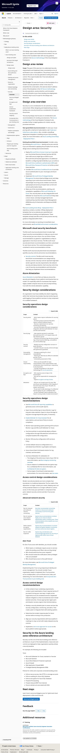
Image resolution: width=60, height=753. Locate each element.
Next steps (27, 47)
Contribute (29, 749)
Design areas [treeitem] (11, 68)
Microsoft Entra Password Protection (37, 165)
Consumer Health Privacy (47, 749)
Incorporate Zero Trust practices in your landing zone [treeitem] (14, 120)
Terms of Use (4, 752)
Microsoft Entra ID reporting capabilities (40, 404)
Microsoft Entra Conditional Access (41, 169)
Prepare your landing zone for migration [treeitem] (12, 145)
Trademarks (13, 752)
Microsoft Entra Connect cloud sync (40, 152)
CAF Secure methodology (47, 89)
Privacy (36, 749)
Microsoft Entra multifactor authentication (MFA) (40, 163)
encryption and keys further (45, 379)
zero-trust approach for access (43, 626)
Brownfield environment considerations (46, 224)
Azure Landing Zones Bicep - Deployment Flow (38, 208)
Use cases (55, 473)
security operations (47, 370)
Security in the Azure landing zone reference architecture (39, 45)
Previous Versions (14, 749)
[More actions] (57, 23)
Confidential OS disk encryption (36, 469)
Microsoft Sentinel (45, 196)
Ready (28, 23)
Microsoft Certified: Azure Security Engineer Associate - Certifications (38, 727)
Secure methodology (38, 58)
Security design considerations (32, 43)
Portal (41, 18)
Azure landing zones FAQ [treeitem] (12, 149)
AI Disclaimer (4, 749)
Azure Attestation (28, 277)
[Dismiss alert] (57, 3)
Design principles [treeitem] (11, 57)
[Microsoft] (3, 14)
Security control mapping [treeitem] (13, 114)
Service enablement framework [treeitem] (12, 108)
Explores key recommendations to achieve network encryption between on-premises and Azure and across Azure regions (46, 527)
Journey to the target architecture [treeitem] (12, 61)
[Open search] (52, 13)
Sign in (56, 13)
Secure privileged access (31, 699)
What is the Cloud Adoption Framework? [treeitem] (10, 29)
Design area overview (29, 41)
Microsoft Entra (35, 144)
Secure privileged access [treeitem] (14, 98)
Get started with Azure (51, 18)
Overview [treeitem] (11, 94)
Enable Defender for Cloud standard (36, 418)
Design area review (29, 39)
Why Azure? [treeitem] (6, 36)
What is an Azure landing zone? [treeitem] (12, 51)
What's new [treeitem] (6, 33)
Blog (22, 749)
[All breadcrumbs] (24, 23)
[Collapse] (19, 22)
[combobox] (11, 25)
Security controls (31, 256)
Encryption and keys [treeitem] (13, 103)
